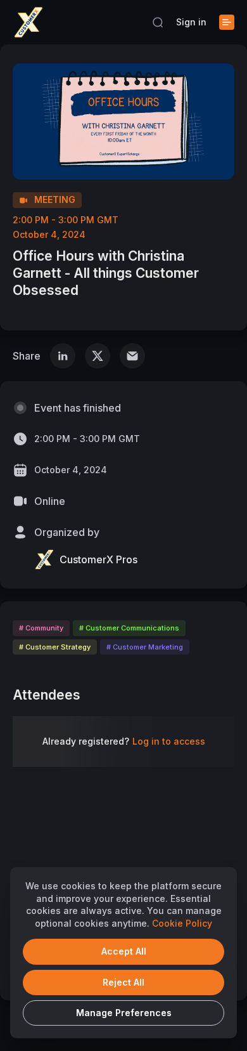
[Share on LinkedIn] (62, 356)
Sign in (191, 21)
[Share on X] (97, 356)
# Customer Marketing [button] (144, 647)
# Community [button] (41, 627)
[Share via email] (132, 356)
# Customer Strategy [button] (55, 647)
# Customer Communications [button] (129, 627)
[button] (157, 22)
